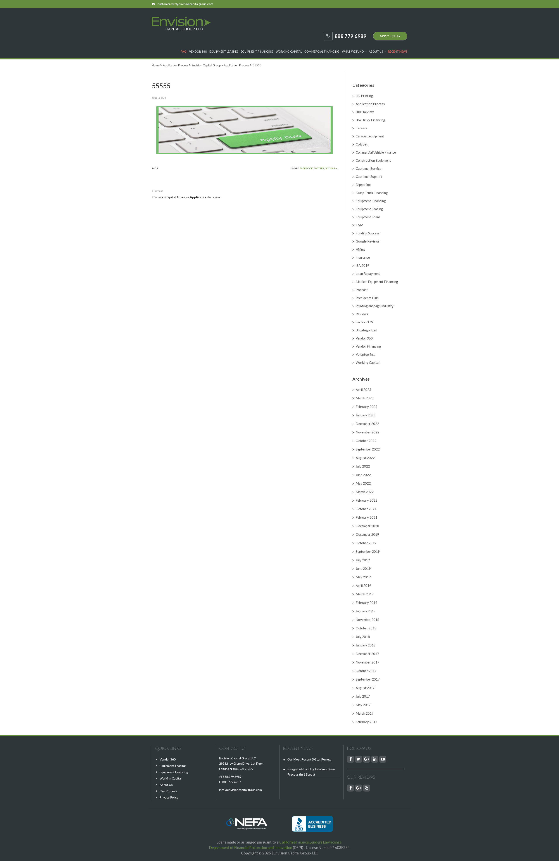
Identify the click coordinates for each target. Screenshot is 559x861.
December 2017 (367, 654)
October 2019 (366, 543)
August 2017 (365, 688)
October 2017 (366, 671)
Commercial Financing (321, 51)
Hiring (360, 249)
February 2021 (366, 517)
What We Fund (353, 51)
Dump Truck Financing (372, 193)
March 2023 (365, 398)
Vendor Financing (368, 346)
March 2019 (365, 594)
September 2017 (368, 679)
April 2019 (363, 585)
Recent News (397, 51)
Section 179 (364, 322)
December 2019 (367, 534)
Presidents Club (367, 298)
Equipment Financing (257, 51)
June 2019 (363, 568)
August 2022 (365, 458)
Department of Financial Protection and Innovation (250, 847)
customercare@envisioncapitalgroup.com (185, 4)
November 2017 (367, 662)
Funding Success (368, 233)
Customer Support (369, 176)
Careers (361, 128)
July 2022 (363, 466)
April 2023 (363, 390)
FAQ (183, 51)
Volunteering (365, 354)
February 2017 (366, 722)
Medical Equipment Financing (377, 282)
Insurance (363, 257)
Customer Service (368, 168)
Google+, (331, 168)
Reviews (362, 314)
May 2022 (363, 483)
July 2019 (363, 560)
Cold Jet (361, 144)
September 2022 (368, 449)
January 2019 (366, 611)
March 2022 (365, 492)
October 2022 (366, 441)
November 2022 (367, 432)
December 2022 (367, 424)
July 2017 (363, 696)
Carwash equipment (370, 136)
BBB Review (365, 112)
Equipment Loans (368, 217)
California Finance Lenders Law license (310, 842)
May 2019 (363, 577)
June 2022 (363, 475)
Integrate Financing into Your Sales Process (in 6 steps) (311, 771)
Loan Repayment (368, 273)
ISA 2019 (362, 265)
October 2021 (366, 509)
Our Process (168, 791)
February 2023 (366, 407)
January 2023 (366, 415)
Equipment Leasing (223, 51)
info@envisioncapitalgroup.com (240, 790)
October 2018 (366, 628)
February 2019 (366, 603)
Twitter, (319, 168)
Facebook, (306, 168)
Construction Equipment (373, 160)
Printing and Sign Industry (374, 306)
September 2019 (368, 551)
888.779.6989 (232, 776)
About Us (376, 51)
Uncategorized (366, 330)
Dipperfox (363, 185)
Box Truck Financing (370, 120)
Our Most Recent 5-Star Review (309, 759)
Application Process (370, 104)
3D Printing (364, 96)
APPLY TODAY (390, 36)
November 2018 (367, 620)
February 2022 (366, 500)
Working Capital (289, 51)
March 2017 (365, 713)
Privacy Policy (169, 797)
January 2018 (366, 645)
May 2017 (363, 705)
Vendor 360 (198, 51)
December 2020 (367, 526)
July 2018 (363, 637)
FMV (359, 225)
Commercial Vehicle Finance (376, 152)
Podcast (362, 290)
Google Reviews (368, 241)
